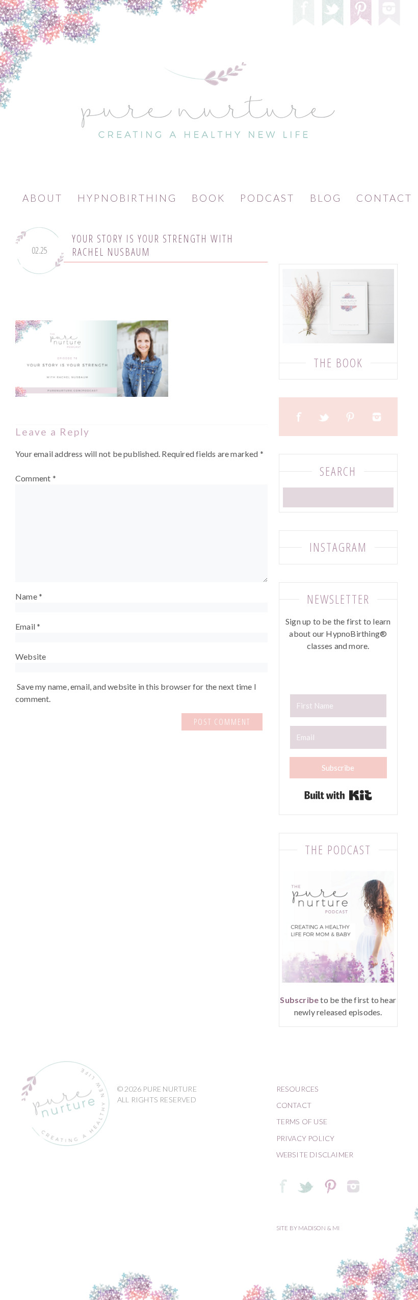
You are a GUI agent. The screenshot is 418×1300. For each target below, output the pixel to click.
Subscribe (299, 1000)
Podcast (267, 198)
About (42, 198)
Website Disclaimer (315, 1154)
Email (27, 626)
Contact (293, 1105)
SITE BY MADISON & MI (308, 1228)
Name (28, 596)
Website (30, 656)
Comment (35, 478)
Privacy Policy (305, 1138)
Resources (297, 1089)
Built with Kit (338, 795)
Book (208, 198)
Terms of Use (301, 1121)
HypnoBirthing (127, 198)
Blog (326, 198)
